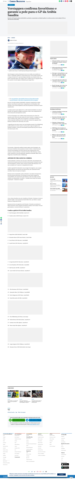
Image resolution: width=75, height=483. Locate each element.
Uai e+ (62, 458)
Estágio (16, 440)
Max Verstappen (22, 412)
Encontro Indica (63, 450)
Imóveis (27, 440)
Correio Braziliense (7, 434)
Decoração (39, 448)
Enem (15, 442)
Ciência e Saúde (5, 451)
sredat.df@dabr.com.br (34, 424)
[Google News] (69, 1)
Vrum (51, 434)
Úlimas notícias (40, 442)
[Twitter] (63, 1)
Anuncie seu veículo (52, 437)
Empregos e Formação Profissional (31, 443)
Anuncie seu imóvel (41, 437)
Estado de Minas (63, 454)
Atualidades (63, 448)
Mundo (4, 444)
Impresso (28, 451)
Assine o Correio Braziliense (30, 461)
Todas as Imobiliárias (41, 453)
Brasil (4, 440)
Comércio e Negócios (29, 449)
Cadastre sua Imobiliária (41, 455)
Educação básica (17, 435)
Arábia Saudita (11, 412)
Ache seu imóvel (40, 435)
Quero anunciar (28, 438)
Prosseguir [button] (61, 474)
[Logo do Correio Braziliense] (17, 1)
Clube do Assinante (29, 459)
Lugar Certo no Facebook (41, 451)
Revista (62, 446)
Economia (4, 442)
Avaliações (51, 440)
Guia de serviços (40, 444)
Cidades (4, 437)
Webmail (27, 435)
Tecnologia (4, 457)
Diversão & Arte (5, 446)
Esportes (13, 37)
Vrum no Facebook (52, 446)
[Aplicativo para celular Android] (65, 467)
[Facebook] (61, 1)
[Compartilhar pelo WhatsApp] (63, 70)
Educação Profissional (18, 451)
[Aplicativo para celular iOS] (65, 464)
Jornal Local (63, 438)
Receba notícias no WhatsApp (19, 420)
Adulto (27, 445)
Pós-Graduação (17, 453)
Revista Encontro (65, 443)
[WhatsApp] (59, 1)
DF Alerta (62, 436)
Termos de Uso (5, 464)
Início (9, 37)
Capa (4, 435)
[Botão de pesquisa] (8, 1)
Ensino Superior (17, 437)
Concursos (17, 457)
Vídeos (51, 442)
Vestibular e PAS (17, 448)
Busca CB (27, 457)
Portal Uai (62, 456)
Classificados (29, 437)
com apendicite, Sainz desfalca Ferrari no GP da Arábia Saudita (25, 98)
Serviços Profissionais (29, 447)
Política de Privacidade (6, 462)
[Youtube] (67, 1)
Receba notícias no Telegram (35, 420)
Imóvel (39, 434)
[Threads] (71, 1)
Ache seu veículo (52, 435)
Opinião (4, 453)
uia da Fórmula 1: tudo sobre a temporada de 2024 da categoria (24, 100)
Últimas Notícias (17, 444)
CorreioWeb (29, 434)
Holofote (4, 455)
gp (16, 412)
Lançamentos (40, 440)
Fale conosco (16, 455)
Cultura (16, 446)
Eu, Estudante (18, 434)
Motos (51, 444)
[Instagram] (65, 1)
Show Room (39, 446)
